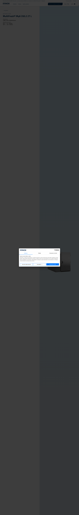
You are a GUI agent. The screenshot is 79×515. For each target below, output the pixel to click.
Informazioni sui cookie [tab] (53, 253)
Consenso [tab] (25, 253)
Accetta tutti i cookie (52, 264)
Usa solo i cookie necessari (26, 264)
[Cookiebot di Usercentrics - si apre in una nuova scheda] (55, 250)
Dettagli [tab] (39, 253)
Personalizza (39, 264)
